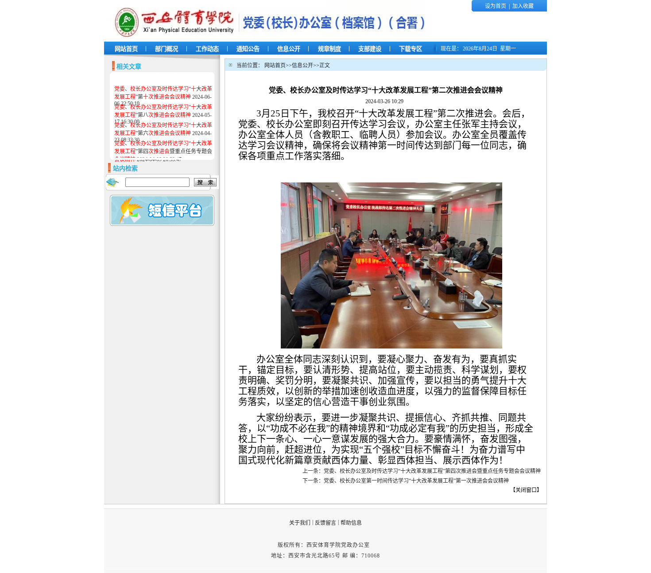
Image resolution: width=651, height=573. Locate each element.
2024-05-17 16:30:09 (163, 114)
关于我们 (299, 523)
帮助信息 (351, 523)
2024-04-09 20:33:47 (163, 151)
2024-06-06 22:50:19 (163, 96)
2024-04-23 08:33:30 (163, 132)
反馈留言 (325, 523)
